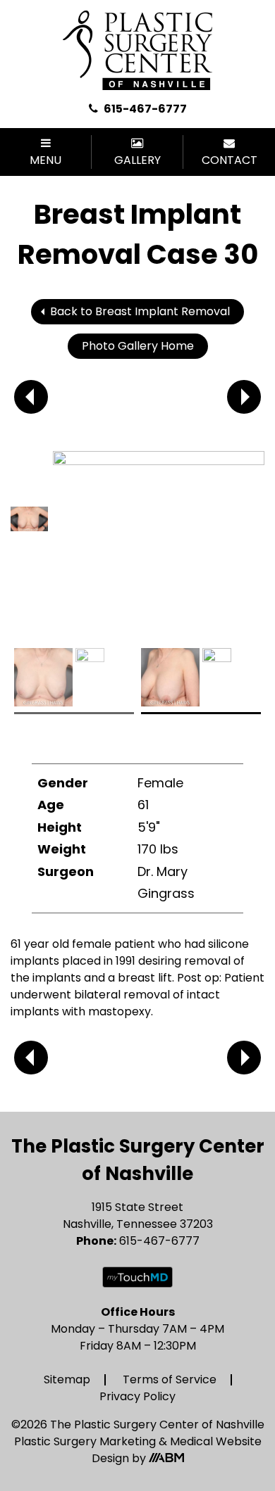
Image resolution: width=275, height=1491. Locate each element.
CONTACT (229, 160)
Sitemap (67, 1379)
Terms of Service (169, 1379)
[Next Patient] (244, 397)
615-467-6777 (144, 109)
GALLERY (137, 160)
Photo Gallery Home (138, 346)
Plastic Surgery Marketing (86, 1441)
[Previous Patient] (31, 397)
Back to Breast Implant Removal (140, 311)
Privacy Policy (137, 1396)
